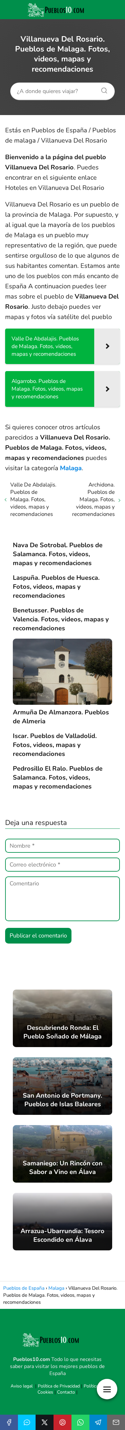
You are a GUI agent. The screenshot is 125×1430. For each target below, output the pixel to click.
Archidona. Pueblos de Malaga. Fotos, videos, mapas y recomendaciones (93, 499)
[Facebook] (9, 1422)
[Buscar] (102, 88)
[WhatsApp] (80, 1422)
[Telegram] (98, 1422)
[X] (45, 1422)
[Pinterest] (62, 1422)
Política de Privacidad (59, 1386)
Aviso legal (22, 1386)
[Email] (116, 1422)
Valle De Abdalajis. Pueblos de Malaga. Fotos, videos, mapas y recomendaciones (33, 499)
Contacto (66, 1392)
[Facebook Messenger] (27, 1422)
